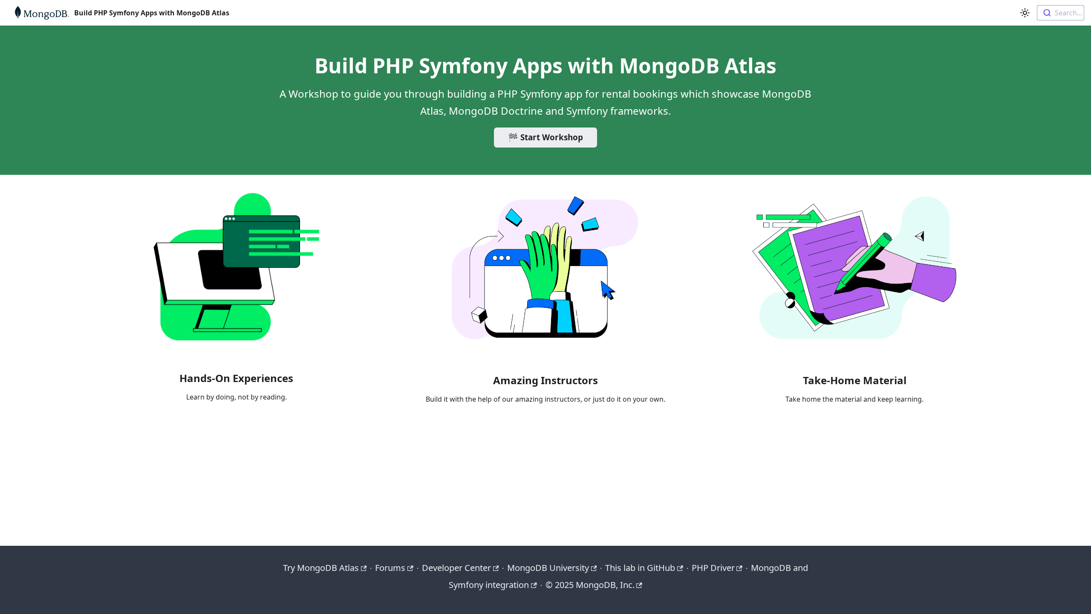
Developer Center (456, 567)
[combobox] (1060, 12)
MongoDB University (548, 567)
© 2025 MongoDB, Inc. (590, 585)
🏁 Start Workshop (545, 137)
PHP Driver (713, 567)
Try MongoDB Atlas (321, 567)
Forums (390, 567)
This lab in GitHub (640, 567)
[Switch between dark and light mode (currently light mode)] (1025, 13)
